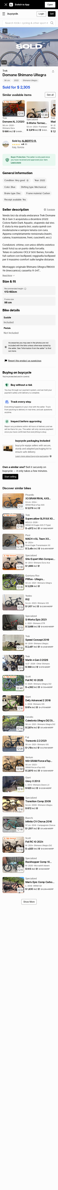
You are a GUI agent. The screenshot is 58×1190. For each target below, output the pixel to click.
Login (41, 13)
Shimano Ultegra (30, 80)
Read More (7, 275)
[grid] (10, 102)
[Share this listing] (53, 71)
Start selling (10, 476)
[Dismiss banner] (5, 4)
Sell (52, 13)
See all (50, 94)
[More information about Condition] (27, 180)
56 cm (7, 80)
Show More (29, 901)
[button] (9, 131)
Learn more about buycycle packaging (32, 456)
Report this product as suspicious (24, 360)
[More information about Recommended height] (25, 289)
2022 (16, 80)
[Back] (4, 30)
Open (50, 4)
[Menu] (3, 13)
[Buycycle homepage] (12, 14)
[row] (10, 102)
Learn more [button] (16, 162)
